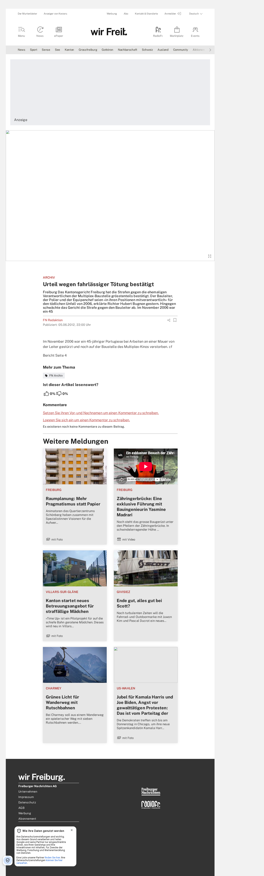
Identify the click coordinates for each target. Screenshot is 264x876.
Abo (126, 13)
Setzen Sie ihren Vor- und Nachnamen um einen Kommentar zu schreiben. (101, 413)
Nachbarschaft (127, 49)
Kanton (69, 49)
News (21, 49)
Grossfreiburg (88, 49)
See (57, 49)
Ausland (163, 49)
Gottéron (107, 49)
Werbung (112, 13)
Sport (33, 49)
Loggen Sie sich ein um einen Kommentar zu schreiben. (86, 420)
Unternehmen (27, 791)
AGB (21, 807)
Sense (46, 49)
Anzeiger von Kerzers (55, 13)
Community (180, 49)
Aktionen (199, 49)
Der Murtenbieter (27, 13)
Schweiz (147, 49)
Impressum (26, 797)
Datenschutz (27, 802)
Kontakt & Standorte (146, 13)
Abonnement (27, 818)
